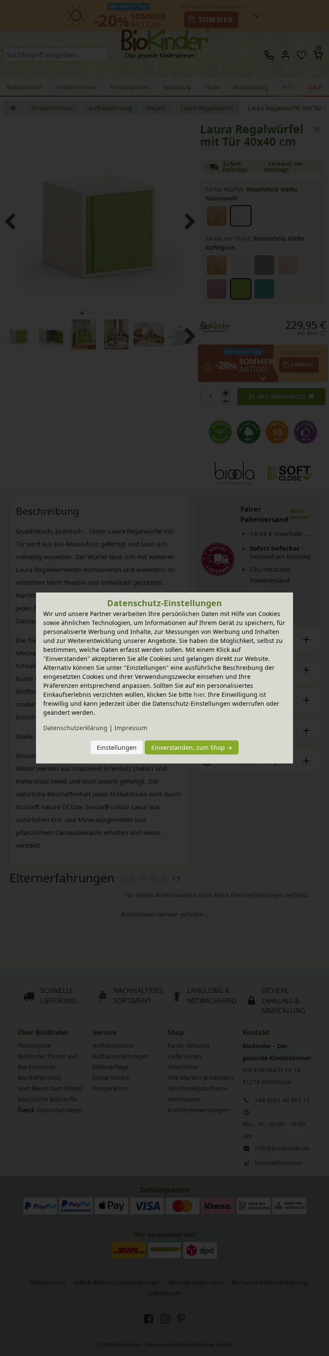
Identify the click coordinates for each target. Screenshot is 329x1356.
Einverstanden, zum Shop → (191, 747)
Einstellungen (117, 747)
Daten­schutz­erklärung (75, 728)
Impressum (130, 728)
